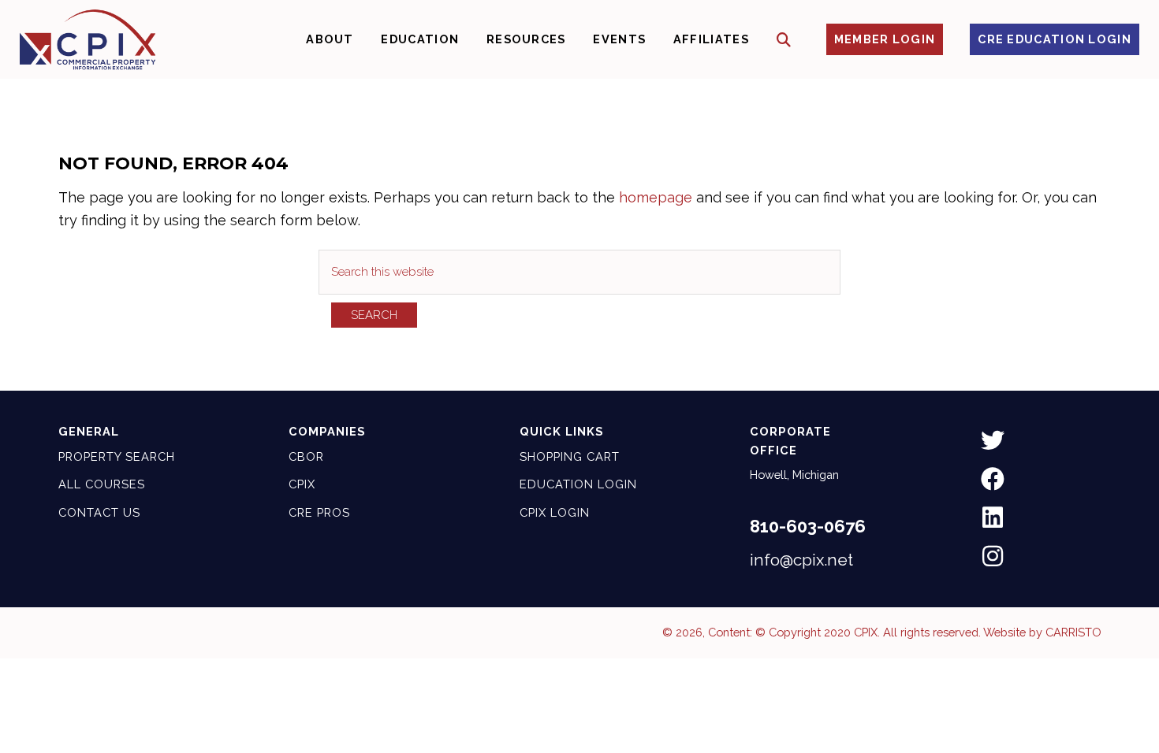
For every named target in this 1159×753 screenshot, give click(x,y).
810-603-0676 (808, 526)
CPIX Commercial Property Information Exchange (87, 39)
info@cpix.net (801, 560)
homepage (655, 197)
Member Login (885, 39)
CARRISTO (1073, 632)
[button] (784, 40)
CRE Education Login (1054, 39)
